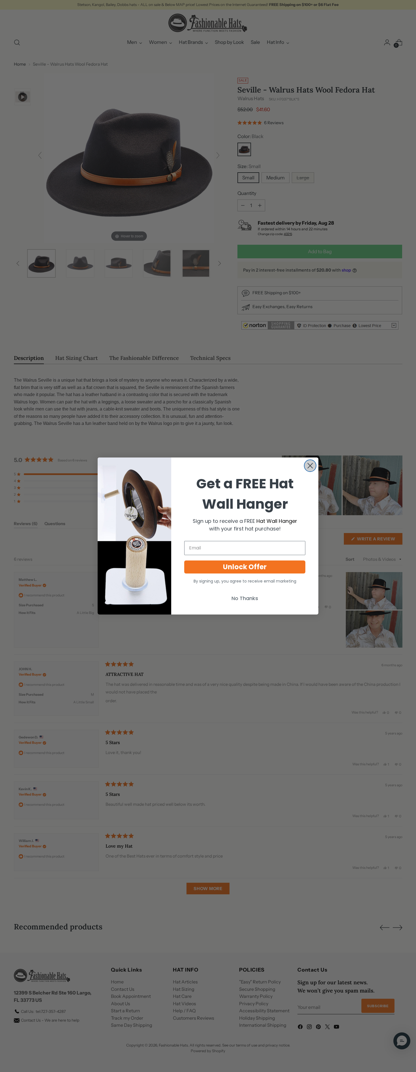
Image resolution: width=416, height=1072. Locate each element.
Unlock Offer (245, 567)
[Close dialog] (310, 466)
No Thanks (244, 598)
